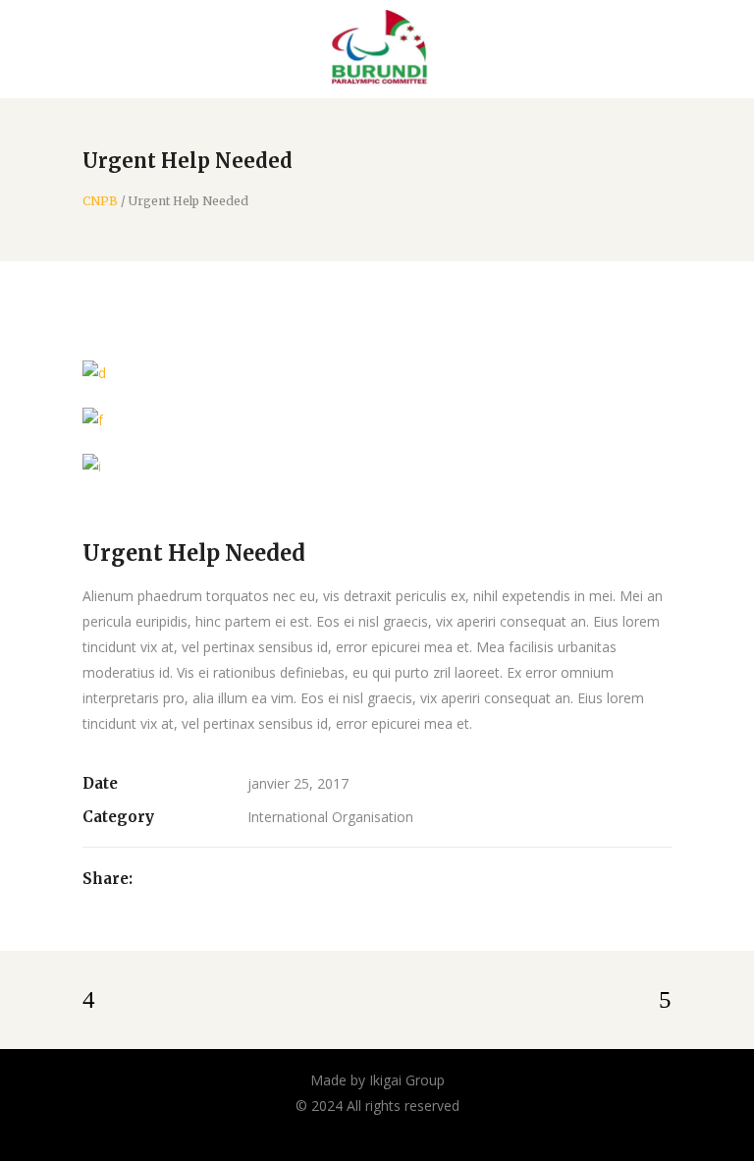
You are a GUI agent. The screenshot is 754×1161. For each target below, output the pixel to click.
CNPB (100, 201)
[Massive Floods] (377, 466)
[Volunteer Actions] (377, 372)
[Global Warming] (377, 419)
